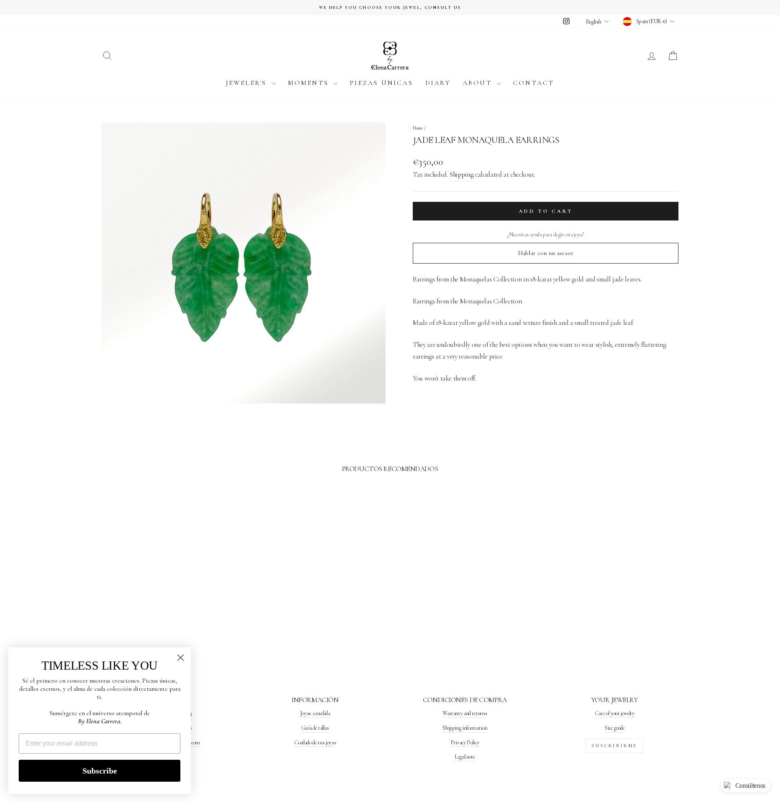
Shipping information (464, 727)
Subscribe (99, 770)
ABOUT (479, 83)
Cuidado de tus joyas (315, 742)
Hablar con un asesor (546, 253)
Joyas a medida (315, 713)
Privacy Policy (465, 742)
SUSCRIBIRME (614, 745)
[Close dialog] (180, 658)
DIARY (438, 83)
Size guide (614, 727)
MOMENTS (310, 83)
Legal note (465, 756)
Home (418, 128)
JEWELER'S (248, 83)
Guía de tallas (315, 727)
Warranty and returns (464, 713)
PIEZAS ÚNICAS (381, 83)
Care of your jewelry (615, 713)
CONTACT (533, 83)
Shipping (461, 174)
